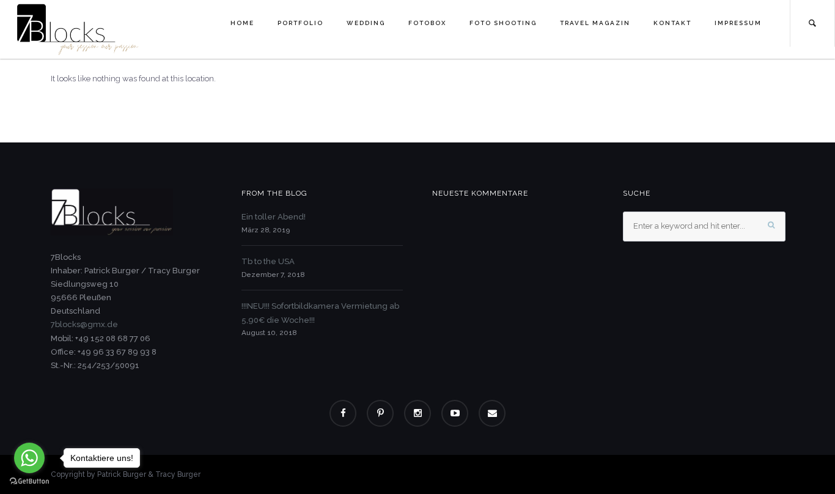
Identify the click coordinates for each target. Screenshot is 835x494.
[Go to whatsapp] (29, 458)
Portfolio (300, 23)
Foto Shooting (503, 23)
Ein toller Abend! (273, 216)
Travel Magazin (595, 23)
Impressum (738, 23)
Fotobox (427, 23)
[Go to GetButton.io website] (29, 481)
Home (242, 23)
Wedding (366, 23)
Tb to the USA (268, 261)
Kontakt (672, 23)
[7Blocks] (78, 29)
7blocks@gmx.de (84, 324)
